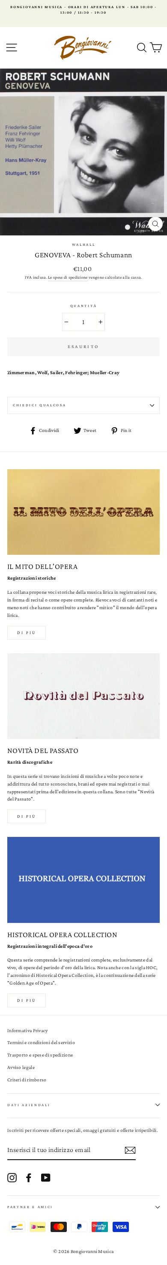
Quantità (83, 306)
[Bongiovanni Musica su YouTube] (46, 1177)
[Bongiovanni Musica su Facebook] (28, 1177)
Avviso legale (21, 1067)
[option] (83, 10)
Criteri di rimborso (27, 1080)
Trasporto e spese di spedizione (40, 1055)
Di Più (26, 1000)
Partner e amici (30, 1207)
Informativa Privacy (27, 1030)
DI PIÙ (26, 816)
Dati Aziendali (29, 1105)
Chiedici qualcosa (39, 405)
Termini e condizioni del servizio (41, 1042)
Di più (26, 632)
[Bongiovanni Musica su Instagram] (12, 1177)
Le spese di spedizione (68, 277)
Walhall (83, 244)
